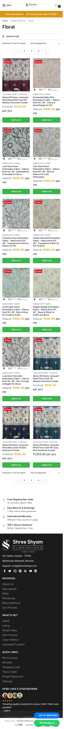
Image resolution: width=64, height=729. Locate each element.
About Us (8, 584)
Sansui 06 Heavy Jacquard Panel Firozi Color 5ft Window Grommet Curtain (46, 378)
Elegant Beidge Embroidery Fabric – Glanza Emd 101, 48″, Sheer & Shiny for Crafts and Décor (46, 311)
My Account (9, 657)
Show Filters (12, 36)
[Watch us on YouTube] (30, 571)
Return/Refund (11, 602)
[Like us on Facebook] (4, 571)
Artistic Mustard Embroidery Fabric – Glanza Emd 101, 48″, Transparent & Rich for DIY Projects (46, 242)
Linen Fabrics (10, 639)
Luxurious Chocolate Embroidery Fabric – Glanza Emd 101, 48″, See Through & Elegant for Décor (15, 380)
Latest (6, 620)
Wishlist (7, 662)
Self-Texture (10, 635)
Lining (6, 625)
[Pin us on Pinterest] (20, 571)
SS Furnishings (13, 717)
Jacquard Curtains (13, 644)
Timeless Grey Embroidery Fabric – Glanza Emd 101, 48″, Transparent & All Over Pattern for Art (15, 242)
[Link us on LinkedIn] (35, 571)
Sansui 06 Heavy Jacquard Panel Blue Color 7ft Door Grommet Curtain (15, 447)
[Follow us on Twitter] (9, 571)
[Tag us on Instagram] (15, 571)
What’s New (9, 630)
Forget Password (12, 676)
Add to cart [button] (16, 120)
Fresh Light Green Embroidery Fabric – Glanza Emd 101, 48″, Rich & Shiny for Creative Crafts (15, 311)
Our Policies (9, 607)
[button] (56, 5)
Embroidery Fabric (42, 94)
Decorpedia (9, 588)
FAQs (5, 593)
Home (5, 20)
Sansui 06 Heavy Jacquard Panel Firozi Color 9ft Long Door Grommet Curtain (46, 447)
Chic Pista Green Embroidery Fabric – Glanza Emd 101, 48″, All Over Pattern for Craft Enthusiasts (46, 171)
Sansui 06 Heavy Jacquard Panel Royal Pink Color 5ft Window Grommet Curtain (15, 100)
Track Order (9, 671)
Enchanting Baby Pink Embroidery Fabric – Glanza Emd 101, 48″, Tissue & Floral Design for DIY (46, 101)
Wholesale (8, 598)
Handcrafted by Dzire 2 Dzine (33, 720)
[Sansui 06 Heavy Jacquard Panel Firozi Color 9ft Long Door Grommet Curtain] (46, 422)
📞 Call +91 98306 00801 (47, 715)
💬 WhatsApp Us (47, 723)
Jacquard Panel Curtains (14, 94)
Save (9, 61)
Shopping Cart (11, 667)
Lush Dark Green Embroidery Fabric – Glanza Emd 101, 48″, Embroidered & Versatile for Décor (15, 170)
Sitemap (7, 681)
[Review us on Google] (25, 571)
